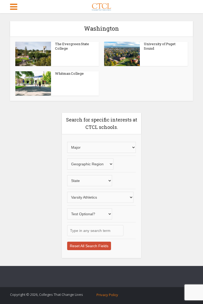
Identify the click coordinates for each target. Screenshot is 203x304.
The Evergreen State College (72, 46)
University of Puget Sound (160, 46)
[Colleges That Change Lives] (101, 6)
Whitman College (69, 73)
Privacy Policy (107, 294)
